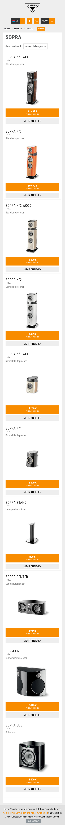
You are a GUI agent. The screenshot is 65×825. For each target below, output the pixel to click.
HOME (7, 28)
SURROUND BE (16, 651)
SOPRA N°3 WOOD (18, 57)
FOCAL (30, 28)
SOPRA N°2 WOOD (18, 205)
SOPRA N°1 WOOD (18, 354)
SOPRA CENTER (17, 577)
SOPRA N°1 (14, 428)
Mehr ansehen (32, 121)
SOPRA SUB (14, 725)
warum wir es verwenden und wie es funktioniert (25, 813)
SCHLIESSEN (33, 821)
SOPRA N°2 (14, 280)
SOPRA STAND (16, 502)
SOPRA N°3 (14, 131)
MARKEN (18, 28)
